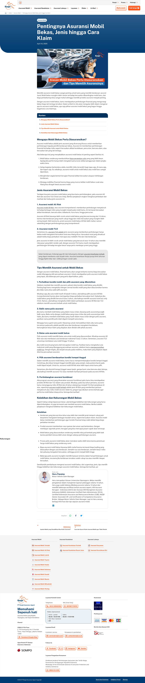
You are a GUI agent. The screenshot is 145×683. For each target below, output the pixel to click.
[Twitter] (81, 515)
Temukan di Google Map (29, 637)
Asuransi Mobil (42, 20)
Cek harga (133, 8)
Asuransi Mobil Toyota (42, 560)
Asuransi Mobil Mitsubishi (43, 584)
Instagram (71, 648)
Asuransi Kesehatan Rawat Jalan (73, 550)
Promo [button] (123, 2)
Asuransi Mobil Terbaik (42, 545)
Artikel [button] (93, 8)
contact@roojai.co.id (75, 635)
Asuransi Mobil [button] (24, 8)
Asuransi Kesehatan (66, 539)
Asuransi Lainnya (93, 539)
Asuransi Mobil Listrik (42, 555)
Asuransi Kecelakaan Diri (99, 550)
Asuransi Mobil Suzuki (42, 574)
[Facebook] (75, 515)
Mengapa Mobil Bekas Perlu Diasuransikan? (55, 120)
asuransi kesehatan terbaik (94, 254)
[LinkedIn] (79, 505)
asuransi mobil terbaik (57, 387)
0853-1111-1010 (54, 670)
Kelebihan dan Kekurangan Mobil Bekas (54, 133)
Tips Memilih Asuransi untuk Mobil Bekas (54, 128)
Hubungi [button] (133, 2)
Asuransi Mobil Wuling (42, 589)
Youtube (83, 648)
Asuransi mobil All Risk (45, 208)
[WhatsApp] (70, 515)
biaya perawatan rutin (78, 158)
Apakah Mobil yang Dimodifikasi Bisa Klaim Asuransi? (55, 529)
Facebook (52, 648)
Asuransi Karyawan (97, 545)
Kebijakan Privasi (115, 679)
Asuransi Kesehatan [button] (41, 8)
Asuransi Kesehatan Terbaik (72, 545)
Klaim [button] (84, 8)
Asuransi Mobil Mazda (42, 579)
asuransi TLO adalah (56, 232)
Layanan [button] (74, 8)
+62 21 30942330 (55, 606)
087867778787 (72, 606)
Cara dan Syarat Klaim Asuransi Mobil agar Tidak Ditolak (90, 529)
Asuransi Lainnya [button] (60, 8)
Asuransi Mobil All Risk (42, 550)
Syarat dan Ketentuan (102, 679)
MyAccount (121, 8)
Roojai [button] (114, 2)
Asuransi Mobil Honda (42, 565)
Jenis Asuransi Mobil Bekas (50, 124)
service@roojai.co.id (56, 635)
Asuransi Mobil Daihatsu (43, 569)
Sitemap (125, 679)
